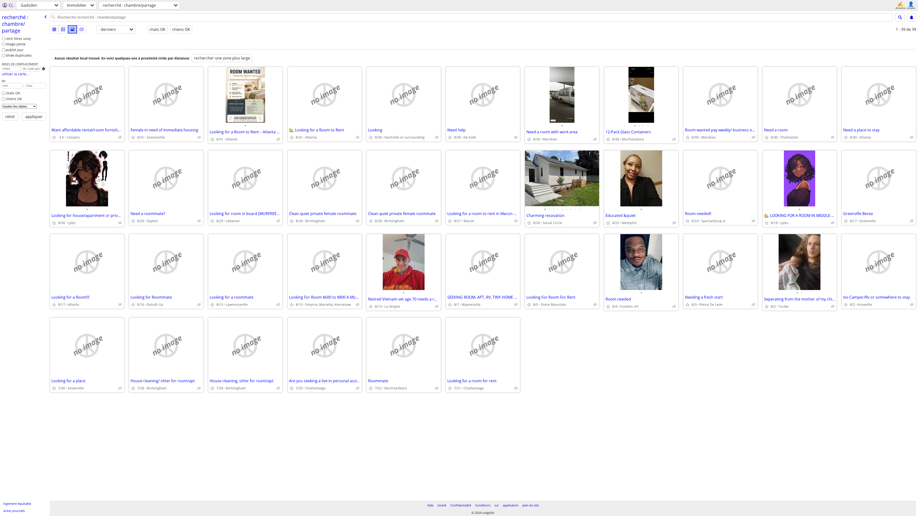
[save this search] (911, 17)
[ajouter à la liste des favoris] (54, 137)
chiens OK (14, 99)
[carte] (81, 29)
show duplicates (19, 55)
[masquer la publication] (120, 137)
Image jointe (16, 44)
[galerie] (72, 29)
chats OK (13, 93)
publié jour (14, 50)
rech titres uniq (18, 38)
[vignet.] (63, 29)
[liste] (54, 29)
